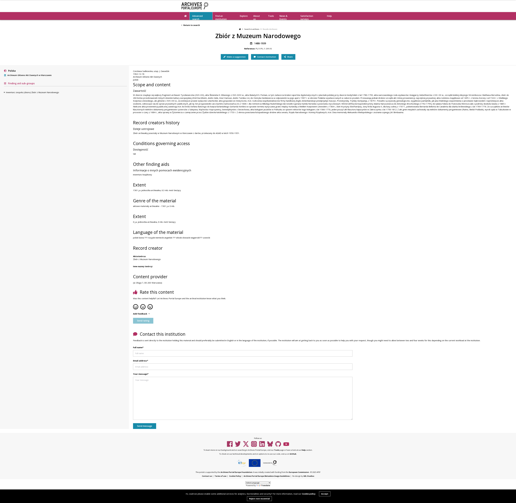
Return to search (191, 25)
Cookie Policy (235, 476)
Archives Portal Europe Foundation (236, 472)
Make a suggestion (236, 56)
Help (304, 450)
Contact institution (266, 56)
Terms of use (220, 476)
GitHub (293, 454)
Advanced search (197, 17)
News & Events (283, 17)
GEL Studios (308, 476)
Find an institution (221, 17)
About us (256, 17)
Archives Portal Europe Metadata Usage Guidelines (267, 476)
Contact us (207, 476)
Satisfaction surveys (306, 17)
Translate (265, 485)
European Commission (299, 472)
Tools (271, 15)
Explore (244, 15)
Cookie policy (308, 493)
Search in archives (251, 29)
